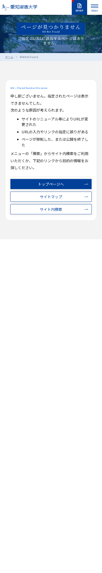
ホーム (9, 57)
